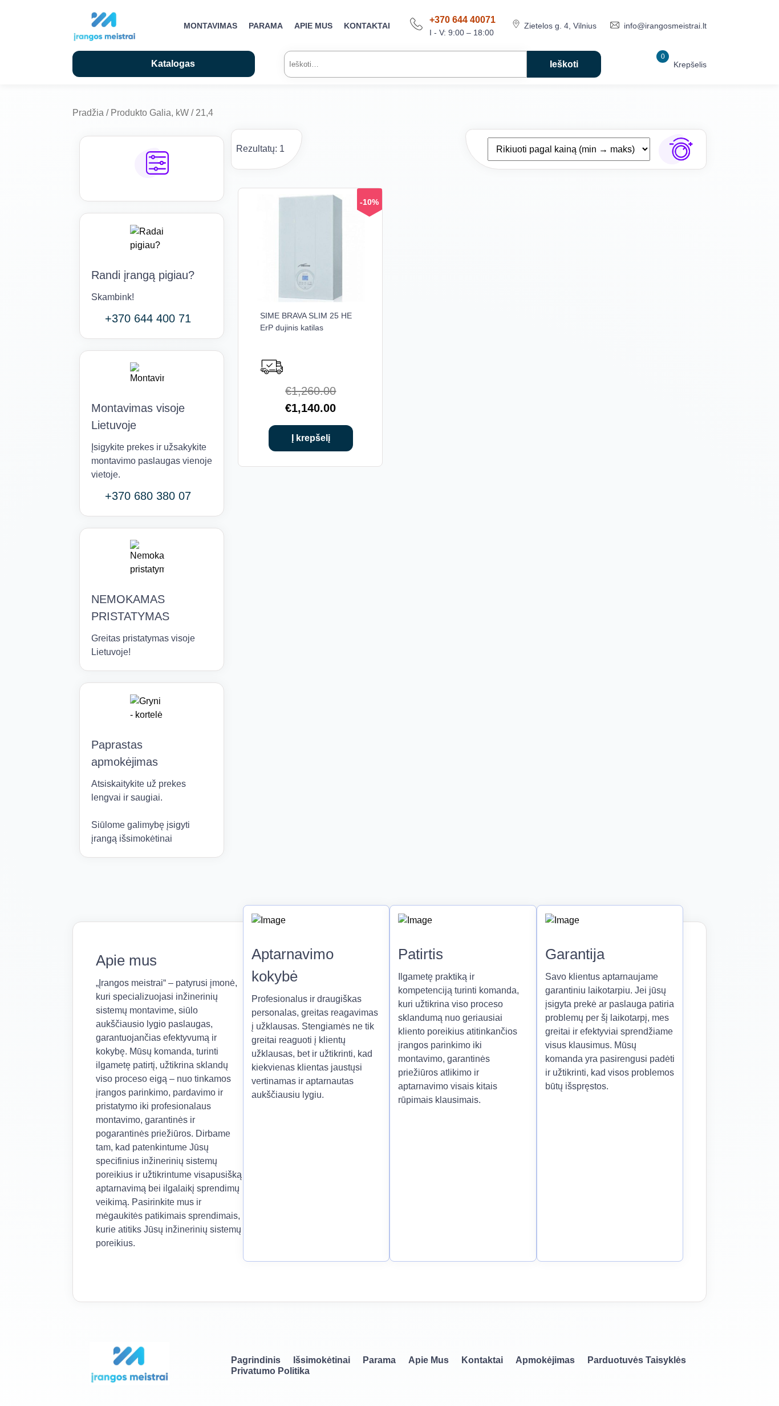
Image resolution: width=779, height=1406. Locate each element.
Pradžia (88, 113)
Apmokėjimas (545, 1360)
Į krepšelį (310, 438)
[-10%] (311, 299)
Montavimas (210, 25)
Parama (266, 25)
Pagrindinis (256, 1360)
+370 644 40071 (462, 20)
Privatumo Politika (270, 1371)
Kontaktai (367, 25)
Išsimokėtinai (321, 1360)
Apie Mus (313, 25)
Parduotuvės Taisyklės (636, 1360)
